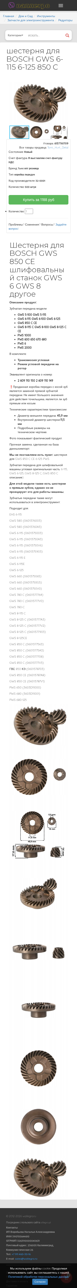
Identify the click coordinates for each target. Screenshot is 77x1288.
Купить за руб (38, 199)
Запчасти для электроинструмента (30, 20)
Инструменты (46, 16)
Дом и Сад (25, 16)
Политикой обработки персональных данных (38, 1277)
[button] (64, 85)
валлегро (33, 5)
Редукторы (65, 20)
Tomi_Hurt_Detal (57, 147)
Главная (8, 16)
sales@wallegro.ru (26, 1258)
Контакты (12, 1227)
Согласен (40, 1281)
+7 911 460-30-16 (21, 1254)
